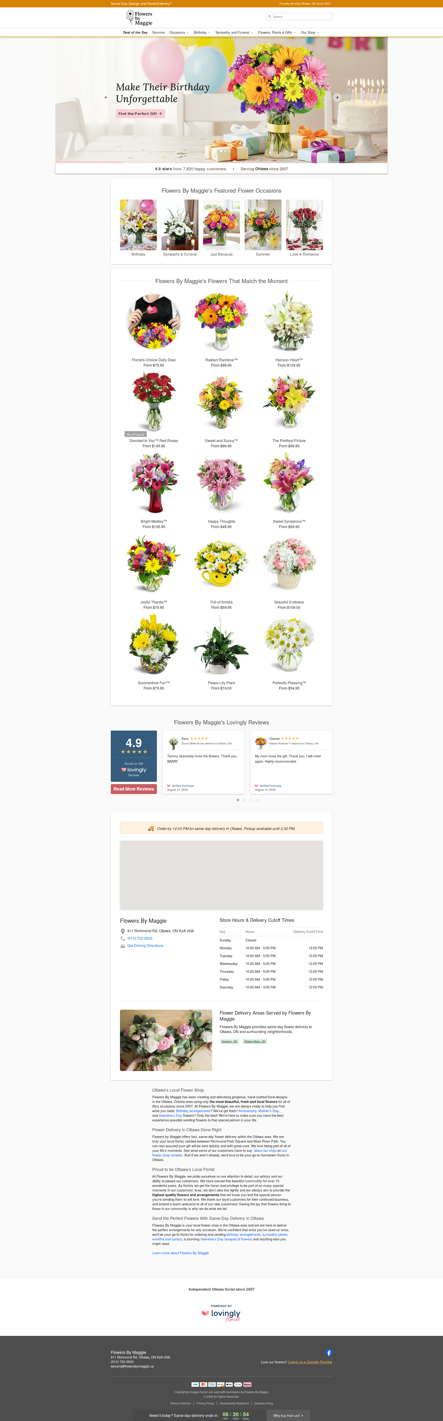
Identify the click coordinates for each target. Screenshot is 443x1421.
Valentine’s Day (170, 1115)
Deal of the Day (135, 32)
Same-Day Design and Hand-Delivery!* (142, 3)
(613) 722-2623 (140, 938)
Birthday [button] (200, 32)
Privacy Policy (205, 1403)
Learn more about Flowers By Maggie (180, 1252)
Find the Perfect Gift (138, 113)
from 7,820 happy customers (190, 169)
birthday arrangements (244, 1234)
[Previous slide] (106, 97)
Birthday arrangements (193, 1110)
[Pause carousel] (215, 151)
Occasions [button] (178, 32)
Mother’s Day (268, 1110)
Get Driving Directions (145, 945)
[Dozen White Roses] (173, 743)
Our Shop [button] (308, 32)
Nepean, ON (229, 1041)
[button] (237, 800)
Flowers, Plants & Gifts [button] (275, 32)
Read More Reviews (134, 789)
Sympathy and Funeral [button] (233, 32)
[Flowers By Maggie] (144, 17)
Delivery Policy (263, 1403)
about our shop (265, 1150)
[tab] (221, 151)
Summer (158, 32)
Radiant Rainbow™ (280, 743)
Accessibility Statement (234, 1403)
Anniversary (248, 1110)
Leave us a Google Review (310, 1361)
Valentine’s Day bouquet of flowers (226, 1238)
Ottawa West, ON (255, 1041)
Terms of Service (180, 1403)
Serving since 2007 (264, 169)
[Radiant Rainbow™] (261, 743)
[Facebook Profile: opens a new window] (329, 1352)
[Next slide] (337, 97)
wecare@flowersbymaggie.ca (132, 1366)
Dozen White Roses (193, 743)
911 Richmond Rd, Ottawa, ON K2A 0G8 (140, 1357)
